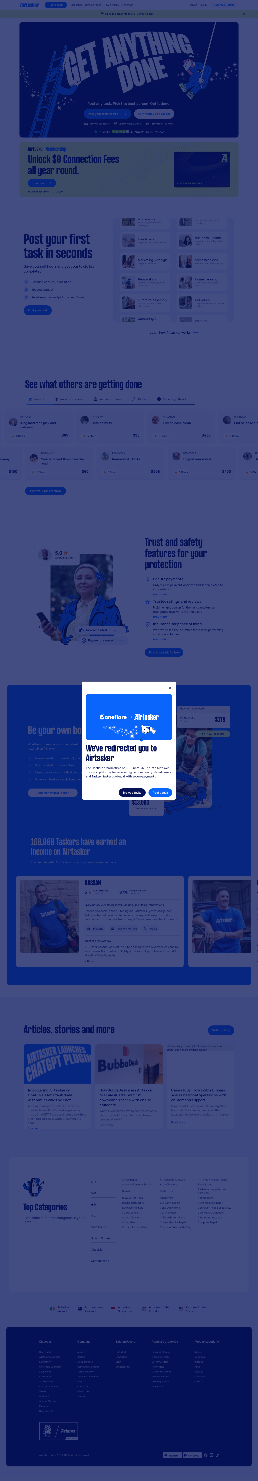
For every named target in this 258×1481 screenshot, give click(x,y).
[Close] (170, 688)
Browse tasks (132, 793)
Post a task (160, 793)
